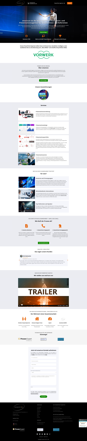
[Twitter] (42, 434)
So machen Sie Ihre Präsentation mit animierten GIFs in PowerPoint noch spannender (62, 421)
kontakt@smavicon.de (41, 422)
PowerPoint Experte (56, 407)
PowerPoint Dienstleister (57, 408)
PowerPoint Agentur (58, 3)
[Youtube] (45, 434)
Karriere (38, 414)
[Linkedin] (40, 434)
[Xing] (50, 434)
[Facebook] (37, 434)
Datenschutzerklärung (34, 393)
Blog (38, 415)
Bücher (38, 412)
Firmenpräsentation (56, 410)
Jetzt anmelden (15, 420)
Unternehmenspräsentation (58, 411)
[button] (19, 260)
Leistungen (39, 407)
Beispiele (38, 408)
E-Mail (46, 354)
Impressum (41, 436)
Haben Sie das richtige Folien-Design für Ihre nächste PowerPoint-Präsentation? (62, 419)
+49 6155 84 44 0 (40, 423)
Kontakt (38, 417)
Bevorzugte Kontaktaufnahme (35, 370)
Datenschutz (46, 436)
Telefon (33, 354)
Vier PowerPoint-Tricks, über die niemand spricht (61, 416)
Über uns (38, 410)
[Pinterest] (47, 434)
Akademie (39, 411)
